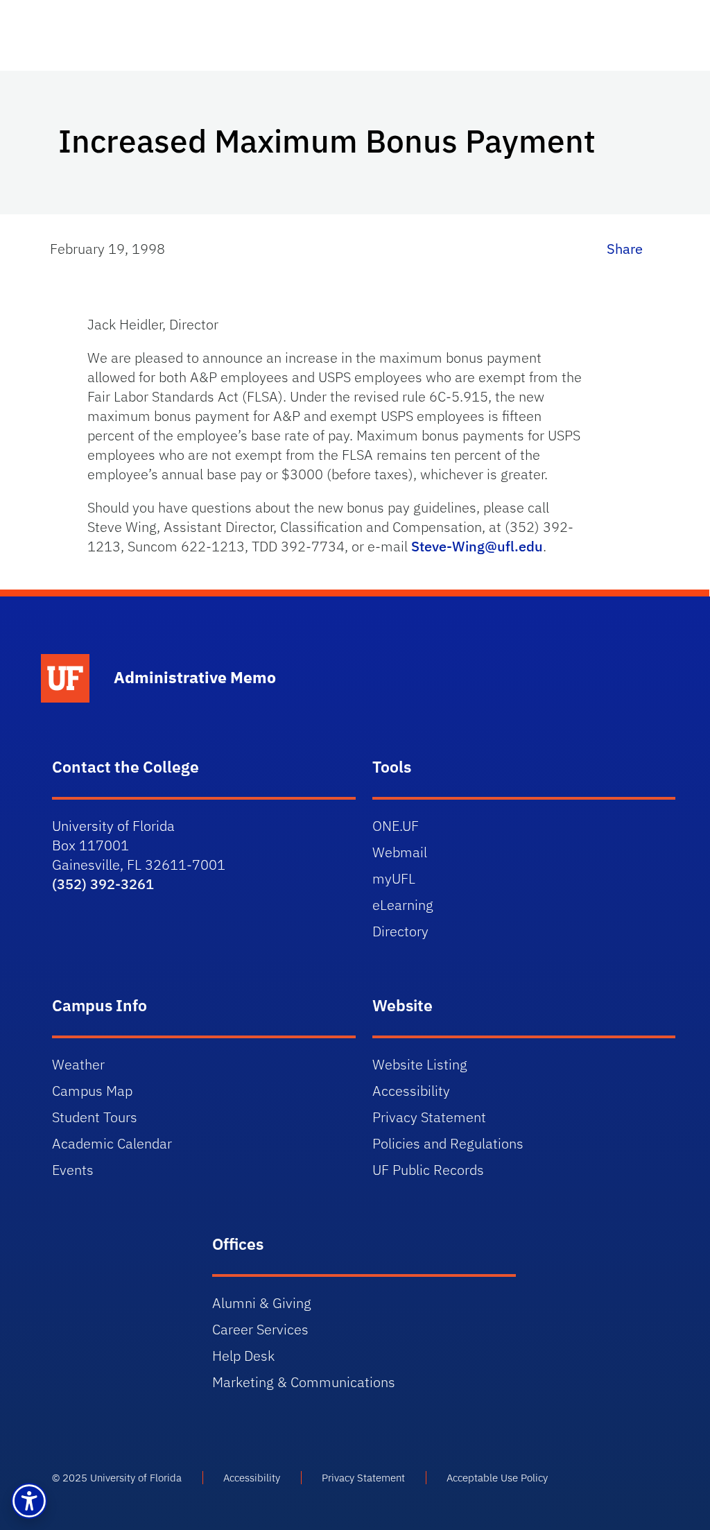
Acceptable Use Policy (497, 1477)
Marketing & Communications (303, 1382)
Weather (78, 1064)
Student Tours (94, 1117)
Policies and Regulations (447, 1143)
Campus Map (92, 1090)
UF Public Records (428, 1169)
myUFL (393, 878)
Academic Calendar (112, 1143)
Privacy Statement (429, 1117)
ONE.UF (395, 825)
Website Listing (419, 1064)
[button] (29, 1501)
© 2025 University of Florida (117, 1477)
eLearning (402, 904)
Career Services (260, 1329)
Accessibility (411, 1090)
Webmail (399, 852)
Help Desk (243, 1355)
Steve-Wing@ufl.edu (477, 546)
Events (73, 1169)
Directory (400, 931)
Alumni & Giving (261, 1302)
